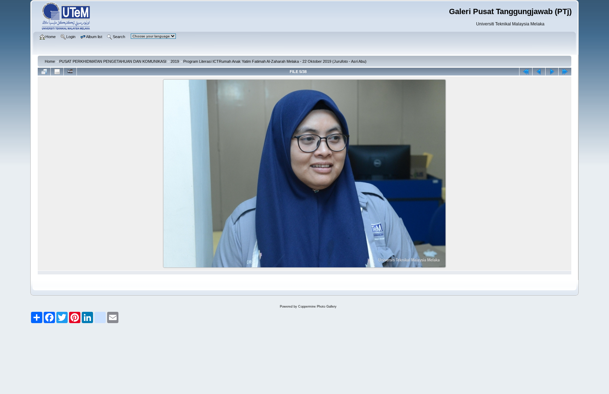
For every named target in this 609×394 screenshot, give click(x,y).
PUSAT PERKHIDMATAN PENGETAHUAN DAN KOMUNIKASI (112, 61)
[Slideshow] (70, 71)
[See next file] (552, 71)
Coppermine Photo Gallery (317, 306)
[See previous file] (539, 71)
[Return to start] (525, 71)
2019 (175, 61)
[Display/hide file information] (57, 71)
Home (50, 61)
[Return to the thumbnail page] (44, 71)
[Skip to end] (565, 71)
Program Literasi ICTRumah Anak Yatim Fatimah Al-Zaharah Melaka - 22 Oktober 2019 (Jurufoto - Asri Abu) (275, 61)
